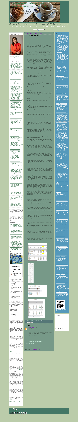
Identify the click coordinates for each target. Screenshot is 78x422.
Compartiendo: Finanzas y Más (27, 3)
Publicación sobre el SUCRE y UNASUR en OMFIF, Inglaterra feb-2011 (15, 193)
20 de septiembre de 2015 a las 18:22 (35, 341)
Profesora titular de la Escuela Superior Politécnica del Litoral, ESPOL (15, 57)
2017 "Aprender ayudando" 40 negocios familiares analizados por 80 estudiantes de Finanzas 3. (16, 225)
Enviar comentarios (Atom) (35, 349)
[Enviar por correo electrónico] (27, 322)
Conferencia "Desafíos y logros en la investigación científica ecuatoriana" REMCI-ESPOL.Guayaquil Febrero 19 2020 (16, 78)
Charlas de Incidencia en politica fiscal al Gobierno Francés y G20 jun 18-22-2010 (16, 197)
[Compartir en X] (29, 322)
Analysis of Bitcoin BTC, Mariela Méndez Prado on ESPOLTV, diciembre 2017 (16, 113)
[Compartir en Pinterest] (32, 322)
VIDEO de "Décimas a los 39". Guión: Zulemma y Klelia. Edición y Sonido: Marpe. (16, 403)
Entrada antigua (50, 347)
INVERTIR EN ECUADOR (33, 35)
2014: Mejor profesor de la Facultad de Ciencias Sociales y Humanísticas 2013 (16, 231)
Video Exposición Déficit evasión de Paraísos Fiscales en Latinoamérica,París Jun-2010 (16, 200)
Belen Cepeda (31, 327)
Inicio (40, 347)
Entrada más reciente (29, 347)
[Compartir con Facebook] (31, 322)
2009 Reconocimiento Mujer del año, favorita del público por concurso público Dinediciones (16, 248)
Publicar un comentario (30, 343)
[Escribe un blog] (28, 322)
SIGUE (11, 351)
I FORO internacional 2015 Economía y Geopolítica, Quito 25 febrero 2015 (16, 152)
